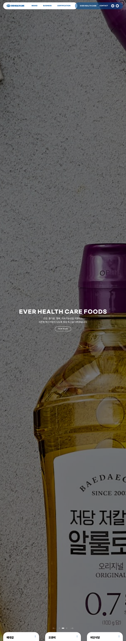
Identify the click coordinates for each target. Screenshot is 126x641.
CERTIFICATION (63, 6)
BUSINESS (47, 6)
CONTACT (103, 6)
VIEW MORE (63, 329)
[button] (55, 628)
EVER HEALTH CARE (88, 6)
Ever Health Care (15, 6)
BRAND (34, 6)
